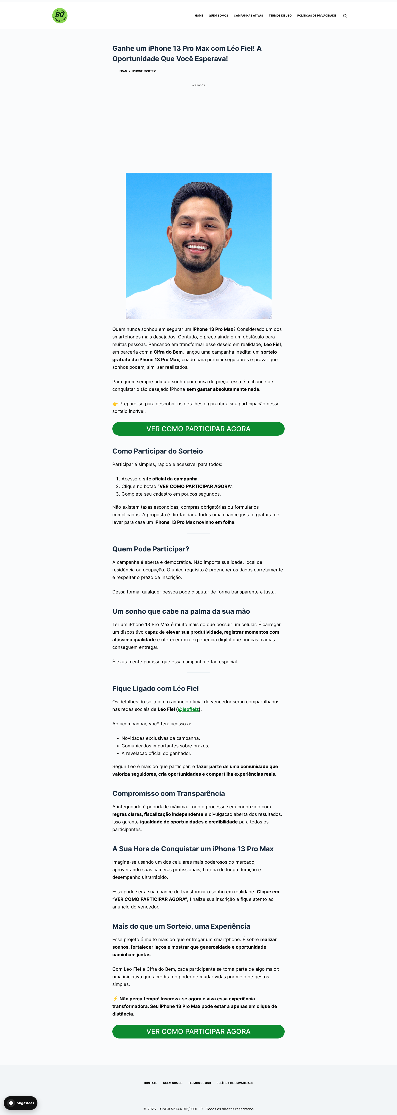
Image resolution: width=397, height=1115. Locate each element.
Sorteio (150, 71)
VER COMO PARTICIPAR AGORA (198, 429)
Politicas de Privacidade (316, 15)
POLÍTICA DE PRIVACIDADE (235, 1083)
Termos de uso (280, 15)
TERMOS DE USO (199, 1083)
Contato (150, 1083)
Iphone (137, 71)
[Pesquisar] (345, 15)
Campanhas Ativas (248, 15)
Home (199, 15)
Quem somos (218, 15)
